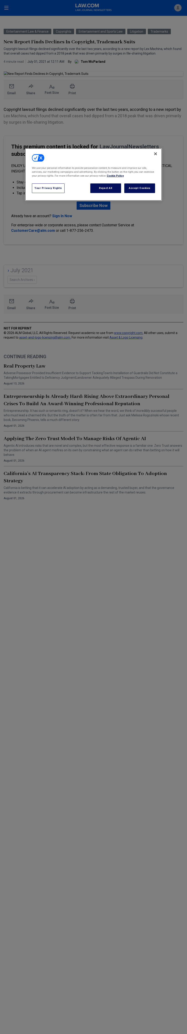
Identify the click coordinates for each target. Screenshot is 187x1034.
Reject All (105, 188)
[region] (93, 174)
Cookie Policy (115, 175)
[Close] (156, 154)
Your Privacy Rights (48, 188)
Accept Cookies (140, 188)
